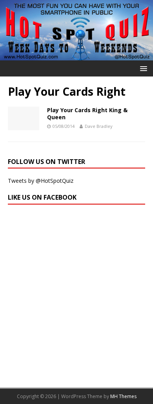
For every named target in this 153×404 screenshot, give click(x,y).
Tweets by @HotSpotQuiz (40, 180)
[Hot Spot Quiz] (76, 56)
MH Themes (123, 396)
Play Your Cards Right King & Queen (87, 113)
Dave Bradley (99, 126)
